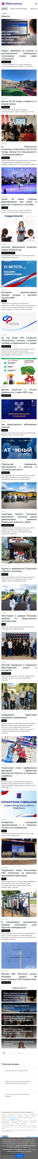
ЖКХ (3, 624)
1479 (19, 1053)
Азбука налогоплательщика (18, 8)
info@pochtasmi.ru (15, 1119)
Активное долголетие (7, 525)
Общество (4, 574)
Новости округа (6, 62)
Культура (4, 207)
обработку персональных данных (26, 1145)
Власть (4, 301)
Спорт (3, 779)
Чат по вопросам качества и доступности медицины (17, 1095)
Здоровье (4, 430)
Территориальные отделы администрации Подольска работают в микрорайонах (17, 1082)
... (15, 1053)
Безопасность (5, 930)
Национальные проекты (8, 253)
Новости (4, 8)
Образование (5, 107)
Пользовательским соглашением (12, 1149)
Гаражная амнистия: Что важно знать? (16, 1070)
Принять (19, 1156)
